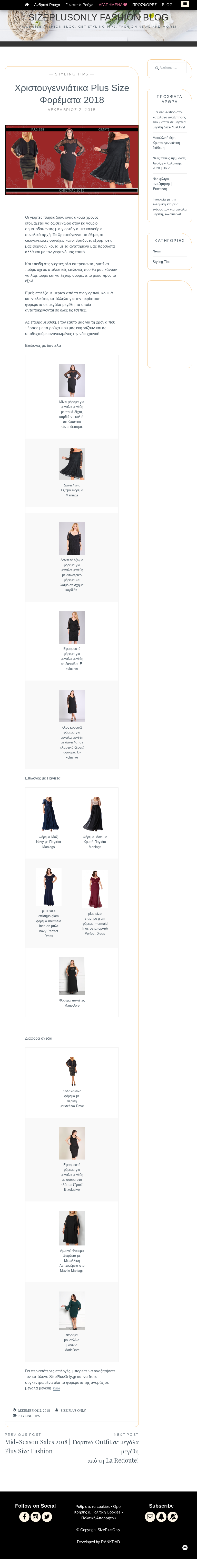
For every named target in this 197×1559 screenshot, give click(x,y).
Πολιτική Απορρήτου (98, 1518)
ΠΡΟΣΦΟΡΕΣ (144, 5)
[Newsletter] (150, 1517)
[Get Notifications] (161, 1517)
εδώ (56, 1388)
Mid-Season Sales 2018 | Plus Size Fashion (37, 1443)
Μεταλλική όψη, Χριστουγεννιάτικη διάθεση (166, 143)
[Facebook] (24, 1517)
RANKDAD (110, 1542)
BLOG (167, 5)
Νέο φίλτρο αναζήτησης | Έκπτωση (162, 184)
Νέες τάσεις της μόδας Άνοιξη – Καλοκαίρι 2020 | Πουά (169, 163)
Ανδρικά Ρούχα (47, 5)
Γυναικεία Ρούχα (79, 5)
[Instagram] (36, 1517)
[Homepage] (27, 5)
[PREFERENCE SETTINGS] (173, 1517)
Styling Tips (71, 74)
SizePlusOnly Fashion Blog (98, 17)
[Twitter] (47, 1517)
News (157, 251)
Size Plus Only (73, 1410)
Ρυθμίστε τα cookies (92, 1506)
